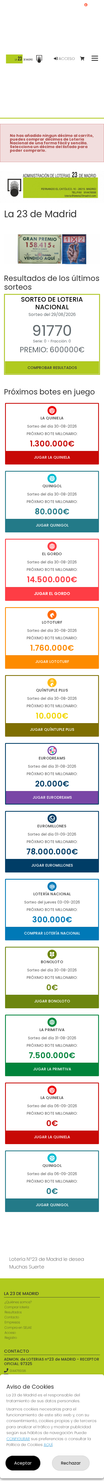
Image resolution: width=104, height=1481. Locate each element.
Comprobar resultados (52, 367)
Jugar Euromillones (52, 865)
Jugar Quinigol (52, 525)
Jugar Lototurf (52, 661)
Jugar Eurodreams (52, 797)
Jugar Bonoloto (52, 1001)
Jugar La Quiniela (52, 457)
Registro (11, 1337)
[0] (84, 59)
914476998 (18, 1371)
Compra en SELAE (18, 1327)
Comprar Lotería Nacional (52, 933)
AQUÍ (48, 1444)
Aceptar (23, 1463)
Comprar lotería (17, 1307)
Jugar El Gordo (52, 593)
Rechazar (71, 1463)
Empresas (12, 1322)
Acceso (66, 58)
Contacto (12, 1317)
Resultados (13, 1312)
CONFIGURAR (18, 1438)
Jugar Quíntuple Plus (52, 729)
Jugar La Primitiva (52, 1069)
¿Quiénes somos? (18, 1302)
